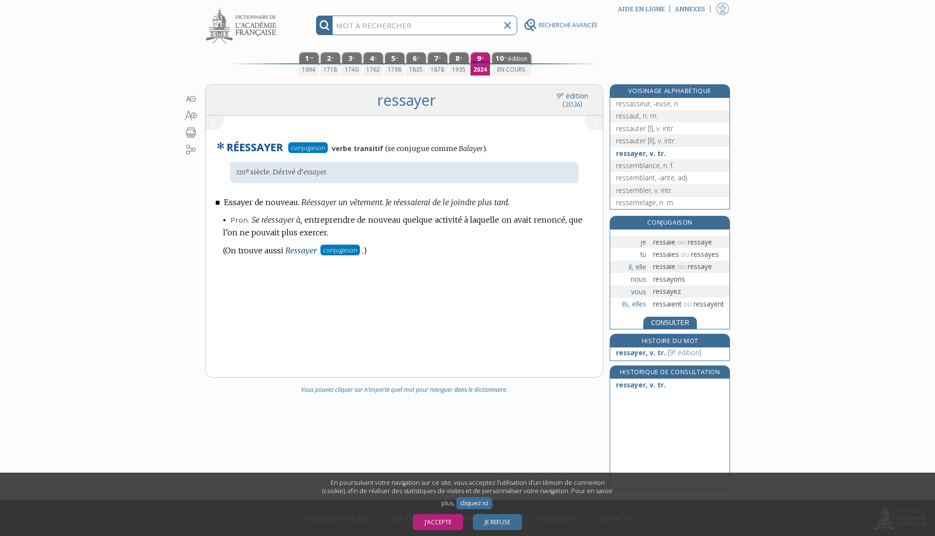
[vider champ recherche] (507, 25)
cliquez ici (474, 503)
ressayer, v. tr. (641, 153)
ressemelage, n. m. (645, 202)
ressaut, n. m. (637, 115)
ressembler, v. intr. (644, 190)
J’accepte (438, 522)
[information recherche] (324, 25)
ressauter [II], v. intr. (646, 140)
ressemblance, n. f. (645, 165)
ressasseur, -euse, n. (647, 103)
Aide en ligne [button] (641, 9)
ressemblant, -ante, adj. (652, 177)
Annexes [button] (690, 9)
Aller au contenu (242, 8)
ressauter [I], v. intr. (645, 128)
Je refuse (497, 522)
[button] (191, 99)
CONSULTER (670, 322)
